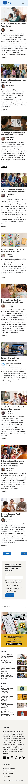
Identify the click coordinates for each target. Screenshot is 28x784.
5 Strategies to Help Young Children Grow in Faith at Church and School (12, 463)
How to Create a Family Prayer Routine (11, 515)
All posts (7, 554)
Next (24, 554)
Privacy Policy (14, 591)
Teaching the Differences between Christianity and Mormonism (7, 689)
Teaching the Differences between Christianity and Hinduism (7, 705)
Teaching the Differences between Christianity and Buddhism (7, 697)
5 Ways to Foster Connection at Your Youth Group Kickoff (13, 190)
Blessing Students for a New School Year (13, 81)
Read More (4, 57)
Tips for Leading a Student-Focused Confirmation (12, 407)
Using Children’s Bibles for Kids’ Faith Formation (12, 250)
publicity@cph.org (8, 773)
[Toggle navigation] (23, 2)
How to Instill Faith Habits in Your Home (13, 24)
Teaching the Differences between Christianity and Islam (7, 713)
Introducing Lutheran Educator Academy (10, 359)
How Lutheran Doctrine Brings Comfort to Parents (12, 301)
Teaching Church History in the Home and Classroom (13, 133)
